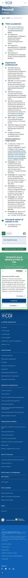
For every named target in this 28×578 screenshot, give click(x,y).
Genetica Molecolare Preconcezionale (12, 412)
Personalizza (20, 296)
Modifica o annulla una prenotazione (12, 442)
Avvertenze (5, 559)
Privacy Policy (5, 547)
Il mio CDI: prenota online (8, 438)
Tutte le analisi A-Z (6, 390)
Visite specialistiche (7, 355)
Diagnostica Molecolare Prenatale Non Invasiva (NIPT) (12, 408)
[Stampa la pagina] (24, 233)
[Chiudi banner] (25, 271)
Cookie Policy (5, 550)
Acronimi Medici (6, 466)
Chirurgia (4, 362)
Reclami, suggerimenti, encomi (10, 448)
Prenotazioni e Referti (9, 421)
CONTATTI (4, 511)
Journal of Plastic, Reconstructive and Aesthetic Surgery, (17, 158)
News (3, 506)
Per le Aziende (6, 488)
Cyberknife (4, 369)
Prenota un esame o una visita (14, 249)
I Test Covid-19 (5, 394)
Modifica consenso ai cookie (9, 553)
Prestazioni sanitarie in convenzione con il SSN (13, 427)
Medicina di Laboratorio (9, 385)
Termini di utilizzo (6, 544)
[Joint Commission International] (2, 520)
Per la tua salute (7, 454)
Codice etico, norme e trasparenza (11, 341)
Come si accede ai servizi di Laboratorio (12, 397)
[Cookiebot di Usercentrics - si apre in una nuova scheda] (16, 271)
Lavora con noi (5, 344)
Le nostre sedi (5, 334)
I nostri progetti (5, 337)
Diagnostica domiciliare (8, 379)
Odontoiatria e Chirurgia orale (10, 376)
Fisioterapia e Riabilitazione (9, 372)
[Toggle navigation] (2, 3)
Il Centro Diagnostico (8, 322)
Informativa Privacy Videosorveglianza (12, 556)
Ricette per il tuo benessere (10, 472)
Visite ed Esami (6, 350)
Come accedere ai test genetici (10, 401)
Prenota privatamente (7, 431)
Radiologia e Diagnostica (8, 359)
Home (3, 18)
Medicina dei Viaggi (7, 500)
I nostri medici (5, 330)
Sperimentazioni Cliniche (8, 415)
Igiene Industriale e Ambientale (10, 496)
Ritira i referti (5, 445)
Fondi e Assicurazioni (7, 435)
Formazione (4, 482)
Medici (8, 18)
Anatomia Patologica (7, 404)
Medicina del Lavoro (7, 493)
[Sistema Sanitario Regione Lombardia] (15, 520)
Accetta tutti (14, 300)
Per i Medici (5, 476)
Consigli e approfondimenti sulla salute (12, 460)
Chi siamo (4, 327)
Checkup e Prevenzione (8, 365)
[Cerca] (25, 3)
